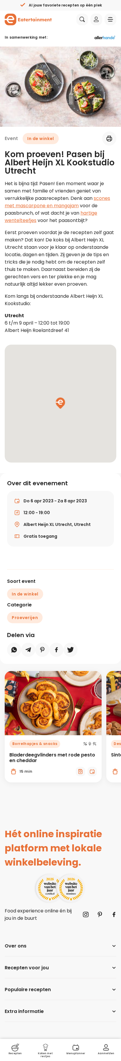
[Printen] (109, 138)
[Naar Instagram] (86, 914)
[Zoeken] (82, 19)
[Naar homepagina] (28, 19)
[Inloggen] (96, 19)
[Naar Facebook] (114, 914)
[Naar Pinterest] (100, 914)
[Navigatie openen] (110, 19)
